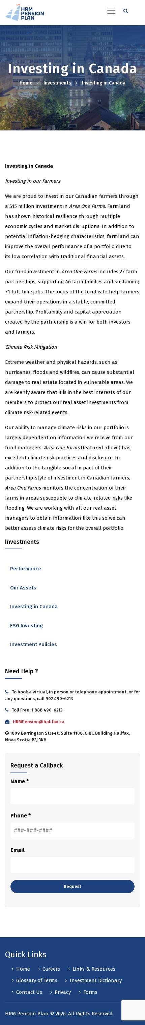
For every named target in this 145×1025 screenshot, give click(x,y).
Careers (51, 969)
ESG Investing (26, 626)
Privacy (63, 992)
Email (17, 850)
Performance (25, 569)
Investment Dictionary (96, 980)
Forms (90, 992)
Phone (20, 815)
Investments (57, 83)
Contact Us (29, 992)
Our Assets (23, 588)
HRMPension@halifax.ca (38, 721)
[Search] (125, 10)
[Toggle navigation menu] (111, 10)
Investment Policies (33, 644)
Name (19, 781)
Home (26, 83)
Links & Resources (93, 969)
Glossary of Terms (36, 980)
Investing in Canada (34, 607)
